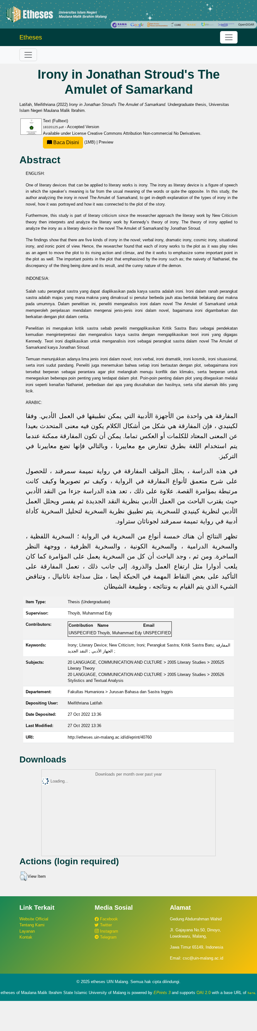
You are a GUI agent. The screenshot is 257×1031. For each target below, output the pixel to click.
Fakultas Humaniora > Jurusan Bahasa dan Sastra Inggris (120, 691)
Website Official (33, 919)
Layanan (27, 931)
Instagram (108, 931)
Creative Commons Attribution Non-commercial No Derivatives (143, 133)
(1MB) (74, 142)
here (251, 993)
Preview (106, 142)
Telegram (108, 937)
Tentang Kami (32, 925)
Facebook (108, 919)
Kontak (25, 937)
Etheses (30, 37)
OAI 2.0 (204, 992)
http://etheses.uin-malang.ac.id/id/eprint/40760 (110, 737)
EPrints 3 (162, 992)
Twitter (105, 925)
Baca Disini (65, 142)
